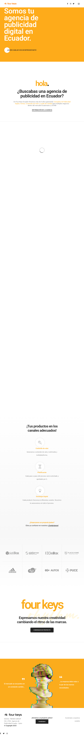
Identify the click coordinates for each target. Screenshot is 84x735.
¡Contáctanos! (53, 526)
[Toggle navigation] (79, 4)
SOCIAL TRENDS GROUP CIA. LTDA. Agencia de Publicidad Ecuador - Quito (13, 721)
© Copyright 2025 (10, 726)
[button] (22, 50)
